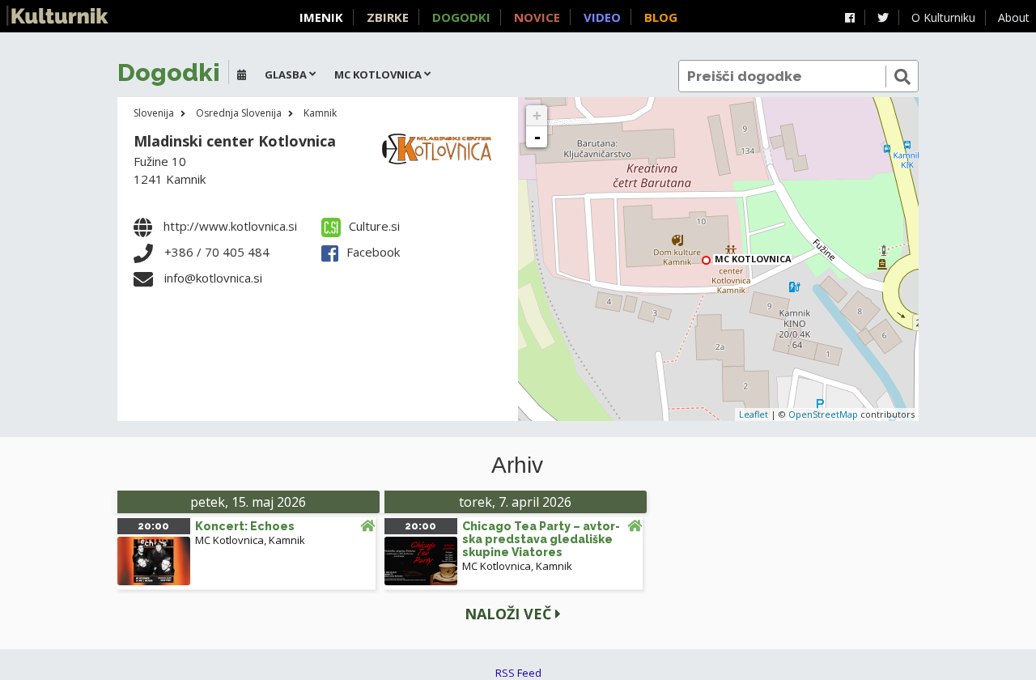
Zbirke (388, 17)
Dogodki (461, 17)
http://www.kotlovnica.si (230, 226)
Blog (660, 17)
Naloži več (510, 613)
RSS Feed (518, 672)
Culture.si (374, 226)
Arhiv (517, 465)
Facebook (373, 252)
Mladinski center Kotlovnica (235, 141)
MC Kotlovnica (229, 540)
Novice (537, 17)
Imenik (321, 17)
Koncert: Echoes (245, 526)
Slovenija (154, 113)
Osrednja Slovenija (239, 113)
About (1014, 17)
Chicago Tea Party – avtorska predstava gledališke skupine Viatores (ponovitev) (541, 546)
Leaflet (753, 414)
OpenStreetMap (823, 414)
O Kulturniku (943, 17)
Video (602, 17)
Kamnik (320, 113)
